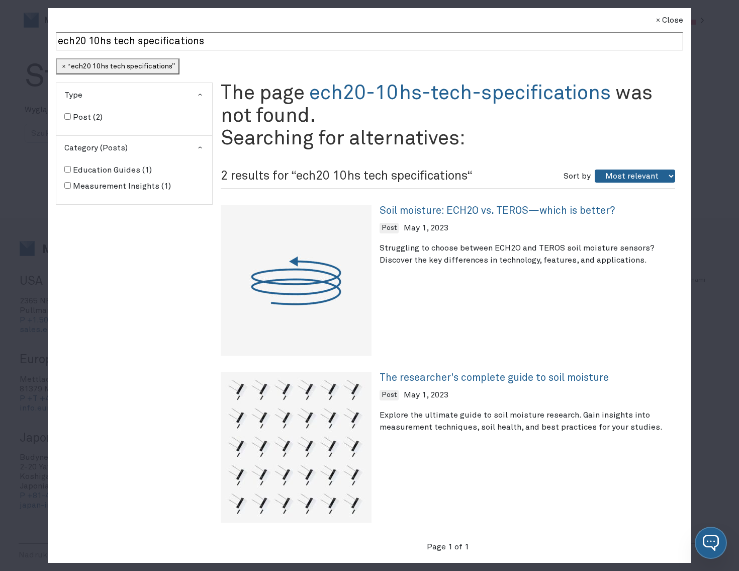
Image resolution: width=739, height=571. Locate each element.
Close (672, 20)
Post (86, 117)
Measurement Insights (120, 186)
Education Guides (111, 170)
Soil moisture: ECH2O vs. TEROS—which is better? (497, 211)
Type (73, 95)
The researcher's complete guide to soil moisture (494, 378)
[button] (711, 543)
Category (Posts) (96, 148)
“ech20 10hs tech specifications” (121, 66)
